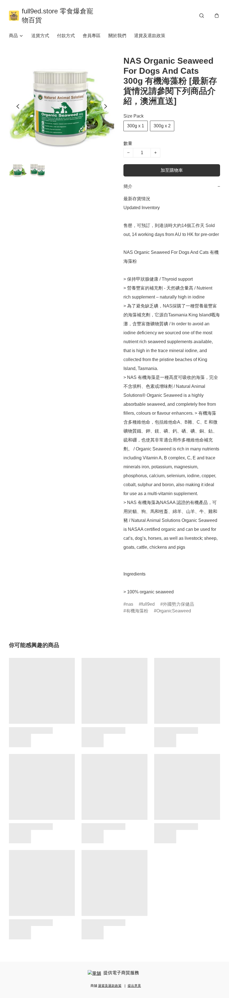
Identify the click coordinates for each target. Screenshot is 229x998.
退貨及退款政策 (149, 35)
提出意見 (134, 986)
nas (129, 604)
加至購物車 (172, 170)
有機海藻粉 (137, 610)
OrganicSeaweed (173, 610)
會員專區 (92, 35)
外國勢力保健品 (178, 604)
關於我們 (117, 35)
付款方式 (66, 35)
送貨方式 (40, 35)
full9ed (148, 604)
